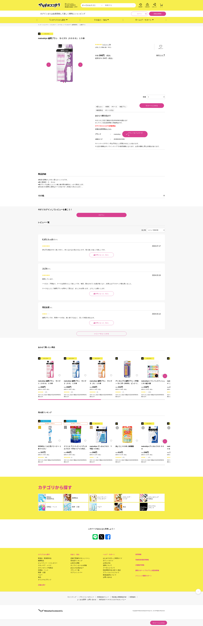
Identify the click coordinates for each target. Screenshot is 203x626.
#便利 (107, 106)
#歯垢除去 (99, 110)
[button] (63, 82)
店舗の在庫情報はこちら (103, 129)
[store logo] (49, 5)
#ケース (114, 106)
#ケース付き (109, 110)
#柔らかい (99, 106)
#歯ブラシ (123, 106)
